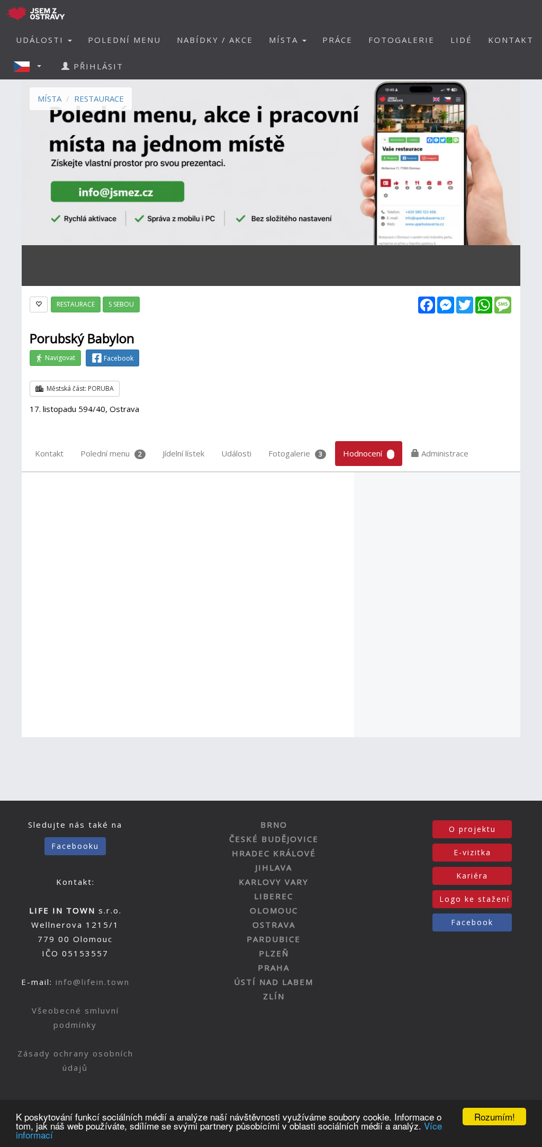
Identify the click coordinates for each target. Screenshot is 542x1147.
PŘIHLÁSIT (96, 66)
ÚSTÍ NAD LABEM (273, 981)
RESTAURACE (99, 98)
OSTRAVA (273, 924)
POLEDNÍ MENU (124, 39)
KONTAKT (511, 39)
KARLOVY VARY (274, 881)
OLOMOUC (274, 910)
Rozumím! (494, 1116)
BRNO (273, 824)
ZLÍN (274, 996)
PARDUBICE (274, 939)
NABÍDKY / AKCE (215, 39)
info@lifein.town (93, 981)
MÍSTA (49, 98)
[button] (30, 66)
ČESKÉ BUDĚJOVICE (274, 839)
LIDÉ (461, 39)
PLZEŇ (274, 953)
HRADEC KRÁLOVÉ (274, 853)
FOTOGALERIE (401, 39)
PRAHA (274, 967)
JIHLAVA (273, 867)
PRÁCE (337, 39)
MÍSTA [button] (285, 39)
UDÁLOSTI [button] (41, 39)
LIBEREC (273, 896)
